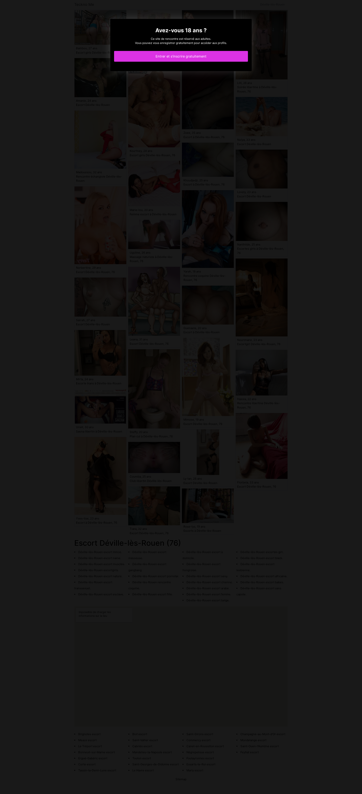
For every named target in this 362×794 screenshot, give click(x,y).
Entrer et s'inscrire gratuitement (181, 56)
